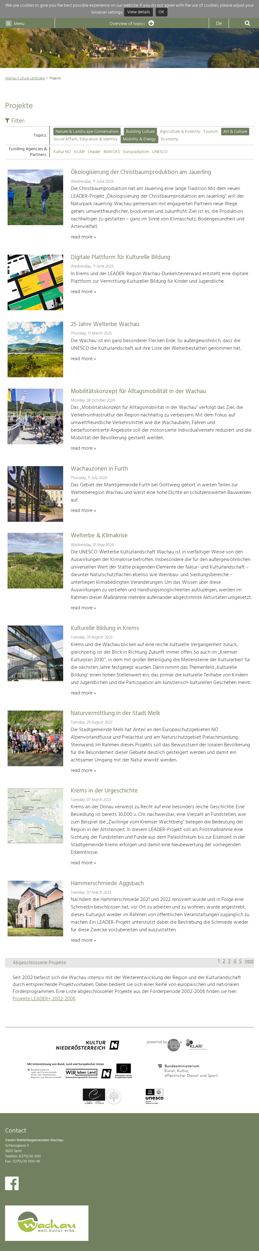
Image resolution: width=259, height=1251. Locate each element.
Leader (94, 152)
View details (138, 12)
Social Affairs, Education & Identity (85, 139)
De (219, 24)
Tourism (210, 131)
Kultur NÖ (62, 152)
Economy (169, 139)
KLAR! (79, 152)
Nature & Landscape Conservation (87, 131)
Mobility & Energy (139, 139)
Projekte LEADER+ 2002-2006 (44, 999)
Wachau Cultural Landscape (25, 78)
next (249, 961)
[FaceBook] (12, 1185)
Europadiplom (136, 152)
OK (161, 12)
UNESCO (160, 152)
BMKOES (112, 152)
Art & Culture (235, 131)
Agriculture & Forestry (180, 131)
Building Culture (140, 131)
